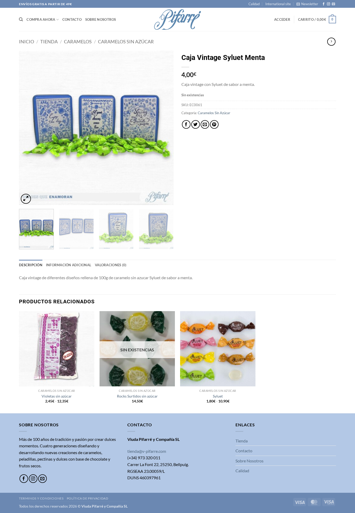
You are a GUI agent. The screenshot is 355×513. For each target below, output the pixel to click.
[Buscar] (21, 19)
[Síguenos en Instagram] (328, 4)
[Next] (164, 127)
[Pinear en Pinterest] (214, 124)
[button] (307, 4)
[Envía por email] (205, 124)
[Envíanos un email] (333, 4)
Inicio (26, 41)
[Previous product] (331, 42)
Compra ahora (41, 19)
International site (278, 4)
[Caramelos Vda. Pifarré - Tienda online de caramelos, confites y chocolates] (177, 19)
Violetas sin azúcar (57, 396)
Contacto (72, 19)
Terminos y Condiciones (41, 498)
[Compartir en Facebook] (186, 124)
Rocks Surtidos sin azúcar (137, 396)
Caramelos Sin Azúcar (126, 41)
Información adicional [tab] (68, 265)
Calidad (254, 4)
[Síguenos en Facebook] (323, 4)
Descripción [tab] (30, 265)
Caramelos (78, 41)
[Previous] (28, 127)
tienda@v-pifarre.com (146, 451)
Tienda (49, 41)
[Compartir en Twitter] (195, 124)
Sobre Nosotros (100, 19)
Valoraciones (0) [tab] (110, 265)
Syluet (218, 396)
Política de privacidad (87, 498)
